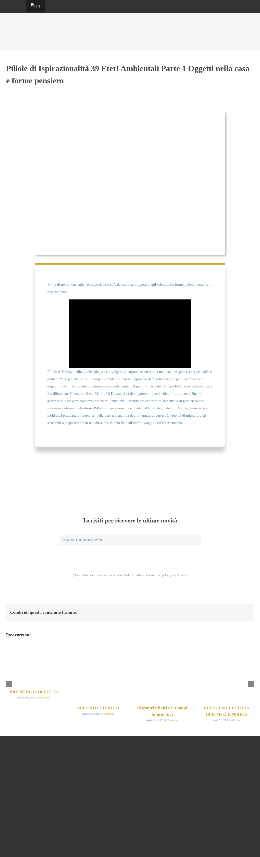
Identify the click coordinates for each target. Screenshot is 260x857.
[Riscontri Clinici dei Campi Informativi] (162, 648)
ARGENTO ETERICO (98, 708)
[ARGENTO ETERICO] (98, 648)
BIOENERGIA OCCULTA (34, 692)
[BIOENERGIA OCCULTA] (33, 648)
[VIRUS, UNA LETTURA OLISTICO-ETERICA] (226, 648)
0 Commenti (44, 697)
